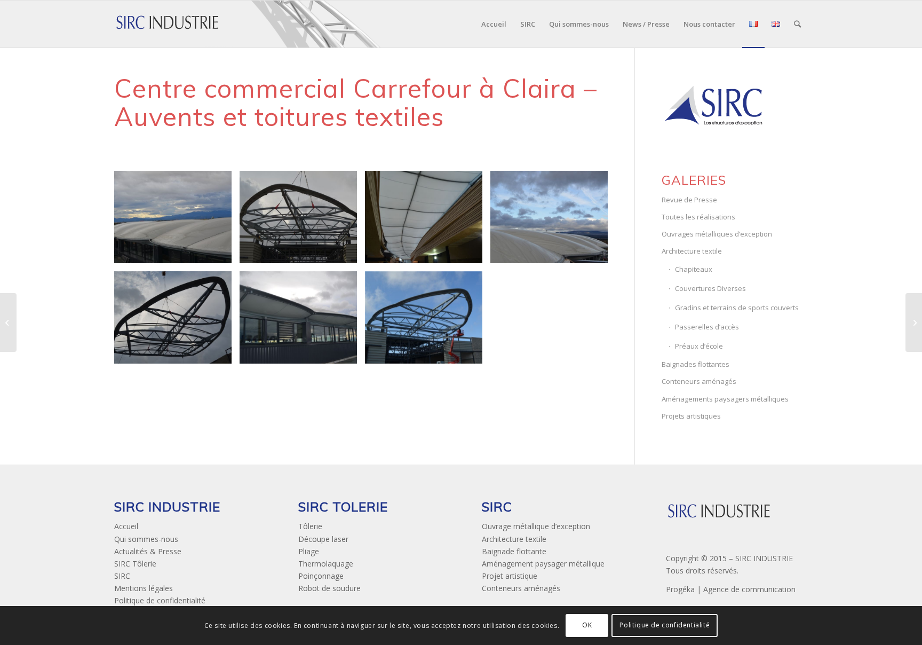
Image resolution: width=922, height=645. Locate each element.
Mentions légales (143, 588)
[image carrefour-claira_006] (177, 321)
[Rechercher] (797, 24)
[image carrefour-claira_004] (427, 221)
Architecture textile (692, 251)
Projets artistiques (691, 416)
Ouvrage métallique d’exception (536, 526)
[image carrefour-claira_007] (302, 321)
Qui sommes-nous (146, 539)
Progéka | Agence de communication (731, 589)
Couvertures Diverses (710, 288)
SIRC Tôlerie (135, 564)
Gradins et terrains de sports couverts (737, 307)
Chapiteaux (693, 269)
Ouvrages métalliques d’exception (717, 234)
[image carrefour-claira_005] (553, 221)
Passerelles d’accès (707, 327)
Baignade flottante (514, 551)
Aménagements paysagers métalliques (725, 399)
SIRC (122, 576)
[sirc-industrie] (167, 24)
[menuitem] (493, 24)
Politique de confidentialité (159, 600)
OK (587, 625)
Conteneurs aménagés (699, 381)
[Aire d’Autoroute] (8, 322)
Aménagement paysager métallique (543, 564)
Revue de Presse (689, 199)
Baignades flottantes (695, 364)
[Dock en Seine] (913, 322)
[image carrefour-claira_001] (177, 221)
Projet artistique (509, 576)
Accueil (126, 526)
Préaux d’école (699, 346)
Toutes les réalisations (698, 217)
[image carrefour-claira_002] (302, 221)
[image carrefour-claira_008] (427, 321)
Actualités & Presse (147, 551)
